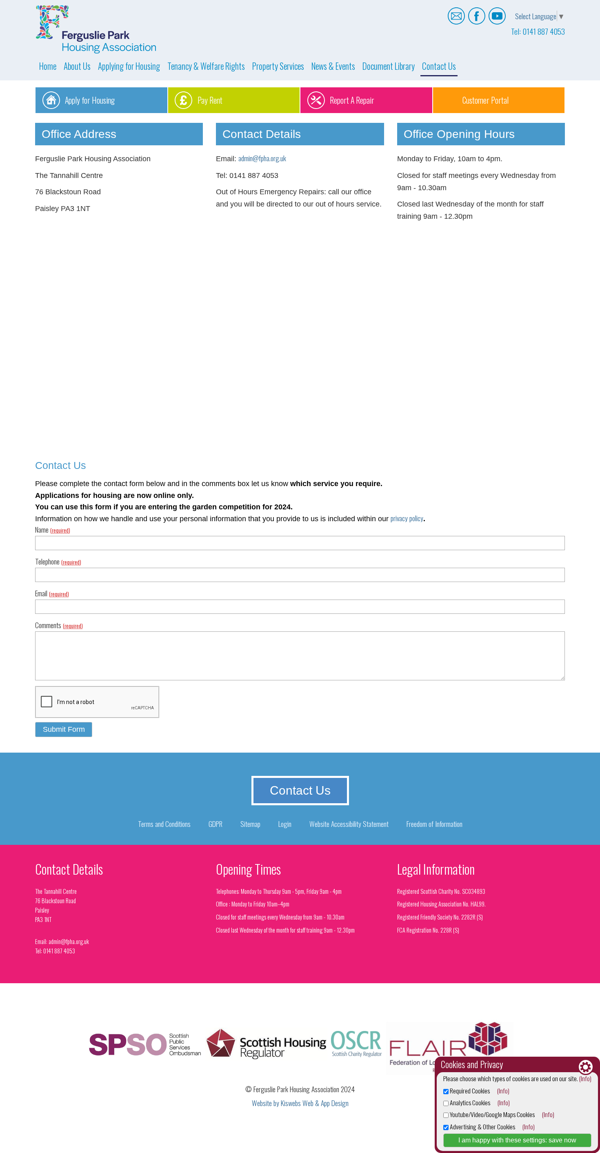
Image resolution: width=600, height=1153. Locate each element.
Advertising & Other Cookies (482, 1126)
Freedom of (434, 823)
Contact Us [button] (300, 790)
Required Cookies (469, 1090)
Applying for (129, 66)
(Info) (585, 1078)
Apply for (90, 100)
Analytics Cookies (469, 1102)
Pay (210, 100)
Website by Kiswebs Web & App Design (300, 1102)
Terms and (164, 823)
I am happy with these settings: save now (517, 1140)
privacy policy (407, 518)
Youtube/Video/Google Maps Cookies (492, 1114)
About (77, 66)
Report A (352, 100)
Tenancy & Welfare (206, 66)
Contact (439, 66)
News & (333, 66)
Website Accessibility (349, 823)
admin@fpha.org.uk (262, 158)
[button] (63, 729)
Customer (485, 100)
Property (278, 66)
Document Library (388, 66)
